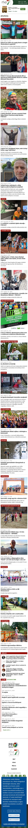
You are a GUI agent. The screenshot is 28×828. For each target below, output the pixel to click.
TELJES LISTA (6, 730)
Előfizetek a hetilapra (23, 9)
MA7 (14, 759)
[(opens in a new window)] (3, 776)
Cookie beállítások (14, 811)
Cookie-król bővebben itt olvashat (14, 824)
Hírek (14, 762)
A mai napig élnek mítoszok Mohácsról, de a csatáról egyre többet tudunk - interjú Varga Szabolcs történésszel (16, 657)
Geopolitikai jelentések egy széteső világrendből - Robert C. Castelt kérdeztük (15, 675)
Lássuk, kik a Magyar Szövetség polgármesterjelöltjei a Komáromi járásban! (15, 670)
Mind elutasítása (14, 815)
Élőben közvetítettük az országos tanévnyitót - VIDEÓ (14, 661)
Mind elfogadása (14, 819)
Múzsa (14, 765)
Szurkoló (14, 769)
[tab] (3, 680)
